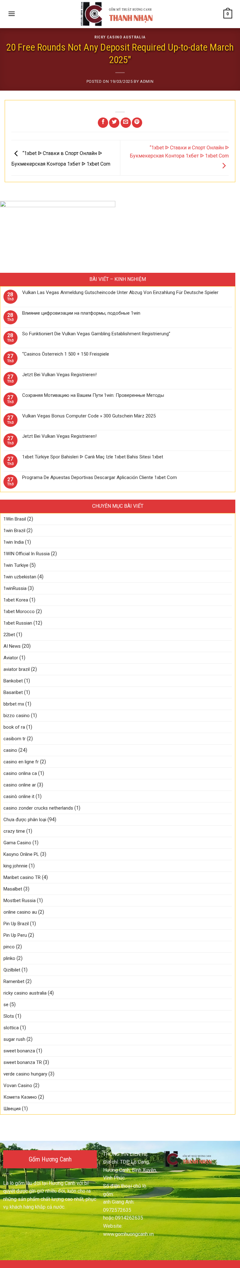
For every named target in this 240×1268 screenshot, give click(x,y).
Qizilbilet (11, 970)
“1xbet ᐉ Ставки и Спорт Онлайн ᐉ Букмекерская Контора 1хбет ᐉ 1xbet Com (179, 152)
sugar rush (14, 1039)
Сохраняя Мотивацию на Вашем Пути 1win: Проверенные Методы (93, 395)
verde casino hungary (25, 1074)
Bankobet (13, 681)
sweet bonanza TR (22, 1062)
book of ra (14, 727)
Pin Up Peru (15, 935)
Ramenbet (13, 981)
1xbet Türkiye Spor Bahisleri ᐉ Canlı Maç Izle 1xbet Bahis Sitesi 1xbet (92, 457)
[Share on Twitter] (114, 122)
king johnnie (15, 866)
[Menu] (11, 13)
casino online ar (19, 785)
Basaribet (13, 692)
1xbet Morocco (19, 611)
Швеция (12, 1108)
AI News (12, 646)
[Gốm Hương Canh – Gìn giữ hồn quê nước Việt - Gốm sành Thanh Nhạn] (120, 14)
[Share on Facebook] (103, 122)
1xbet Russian (17, 623)
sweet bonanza (19, 1051)
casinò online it (18, 796)
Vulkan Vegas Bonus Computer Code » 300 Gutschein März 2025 (89, 416)
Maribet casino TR (22, 877)
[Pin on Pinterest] (137, 122)
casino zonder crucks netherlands (38, 808)
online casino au (20, 912)
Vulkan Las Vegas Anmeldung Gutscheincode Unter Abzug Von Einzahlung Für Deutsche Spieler (120, 292)
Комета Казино (20, 1097)
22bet (9, 634)
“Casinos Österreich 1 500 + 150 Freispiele (65, 354)
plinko (9, 958)
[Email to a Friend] (126, 122)
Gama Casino (17, 843)
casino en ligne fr (21, 762)
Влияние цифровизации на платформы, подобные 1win (81, 313)
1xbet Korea (15, 600)
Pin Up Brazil (16, 923)
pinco (9, 947)
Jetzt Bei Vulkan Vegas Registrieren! (59, 374)
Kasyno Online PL (21, 854)
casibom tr (14, 738)
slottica (11, 1028)
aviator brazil (16, 669)
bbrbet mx (13, 704)
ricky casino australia (120, 37)
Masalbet (12, 889)
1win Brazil (14, 530)
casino (10, 750)
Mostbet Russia (19, 900)
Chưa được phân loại (24, 819)
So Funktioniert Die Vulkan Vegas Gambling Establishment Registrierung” (96, 334)
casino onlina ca (20, 773)
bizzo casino (16, 715)
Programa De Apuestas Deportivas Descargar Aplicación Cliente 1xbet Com (99, 477)
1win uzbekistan (19, 577)
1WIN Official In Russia (26, 554)
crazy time (14, 831)
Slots (8, 1016)
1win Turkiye (15, 565)
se (5, 1004)
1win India (13, 542)
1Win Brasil (14, 519)
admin (146, 81)
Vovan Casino (17, 1085)
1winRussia (15, 588)
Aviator (10, 658)
